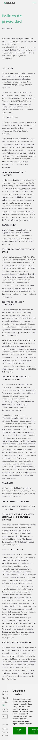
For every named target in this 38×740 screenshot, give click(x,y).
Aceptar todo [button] (19, 731)
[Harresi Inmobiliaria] (8, 3)
